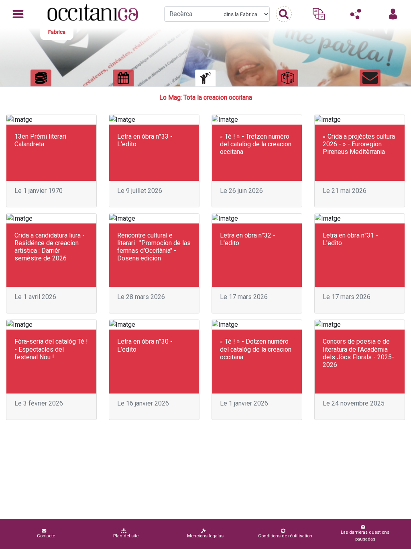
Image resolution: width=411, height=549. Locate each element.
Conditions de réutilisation (285, 536)
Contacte (46, 536)
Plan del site (125, 536)
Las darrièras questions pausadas (365, 536)
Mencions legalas (205, 536)
